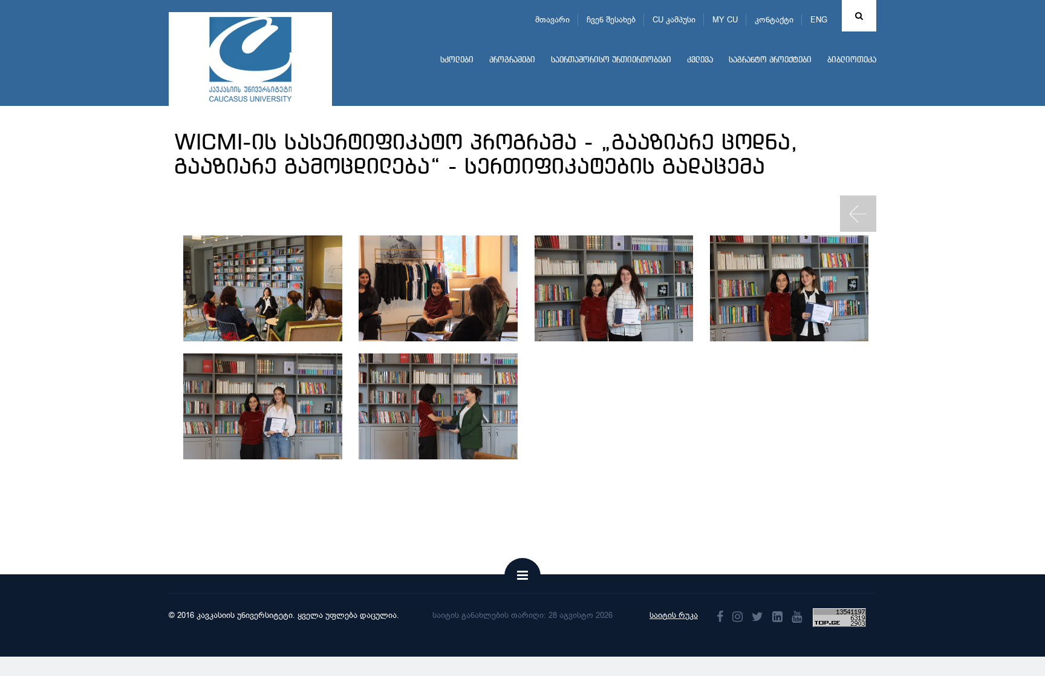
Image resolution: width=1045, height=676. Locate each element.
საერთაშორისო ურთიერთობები (611, 60)
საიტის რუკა (673, 615)
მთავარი (552, 20)
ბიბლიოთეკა (851, 60)
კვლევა (700, 60)
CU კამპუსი (674, 20)
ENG (818, 20)
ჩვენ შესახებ (611, 20)
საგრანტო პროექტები (770, 60)
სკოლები (457, 60)
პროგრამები (512, 60)
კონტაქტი (774, 20)
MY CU (725, 20)
